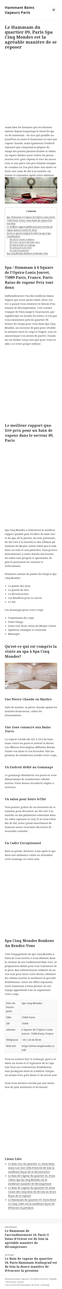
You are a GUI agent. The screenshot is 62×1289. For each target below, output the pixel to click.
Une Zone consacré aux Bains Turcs (25, 242)
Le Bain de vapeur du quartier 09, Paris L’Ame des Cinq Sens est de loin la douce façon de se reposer (32, 1191)
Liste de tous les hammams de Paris (22, 1285)
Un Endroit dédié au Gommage (22, 245)
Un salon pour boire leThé (21, 247)
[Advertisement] (31, 88)
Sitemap (45, 1285)
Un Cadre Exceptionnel (19, 250)
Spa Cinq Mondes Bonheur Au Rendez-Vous (27, 253)
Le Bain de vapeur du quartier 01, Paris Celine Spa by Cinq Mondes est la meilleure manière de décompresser (31, 1179)
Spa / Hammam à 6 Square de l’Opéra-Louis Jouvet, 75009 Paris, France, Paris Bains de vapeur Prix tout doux (31, 220)
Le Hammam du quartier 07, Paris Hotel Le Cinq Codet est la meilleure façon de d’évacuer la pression (32, 1203)
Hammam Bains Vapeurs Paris (19, 10)
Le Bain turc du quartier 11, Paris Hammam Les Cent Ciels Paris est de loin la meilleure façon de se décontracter (31, 1167)
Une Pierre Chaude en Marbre (22, 239)
